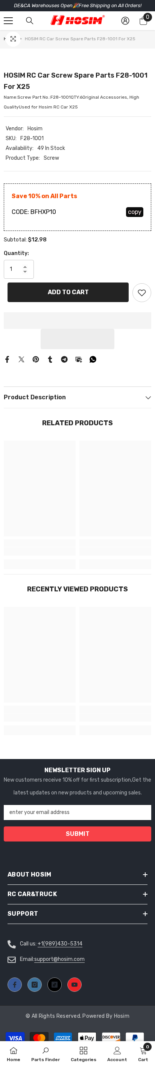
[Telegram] (64, 359)
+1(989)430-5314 (60, 944)
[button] (77, 339)
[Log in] (125, 21)
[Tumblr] (50, 359)
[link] (40, 551)
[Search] (29, 20)
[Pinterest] (35, 359)
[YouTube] (74, 984)
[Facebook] (7, 359)
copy (134, 211)
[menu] (8, 20)
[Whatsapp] (93, 359)
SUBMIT (78, 833)
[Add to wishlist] (141, 292)
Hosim (35, 128)
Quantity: (16, 253)
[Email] (78, 359)
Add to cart (68, 292)
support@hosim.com (59, 959)
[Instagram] (34, 984)
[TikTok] (54, 984)
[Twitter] (21, 359)
